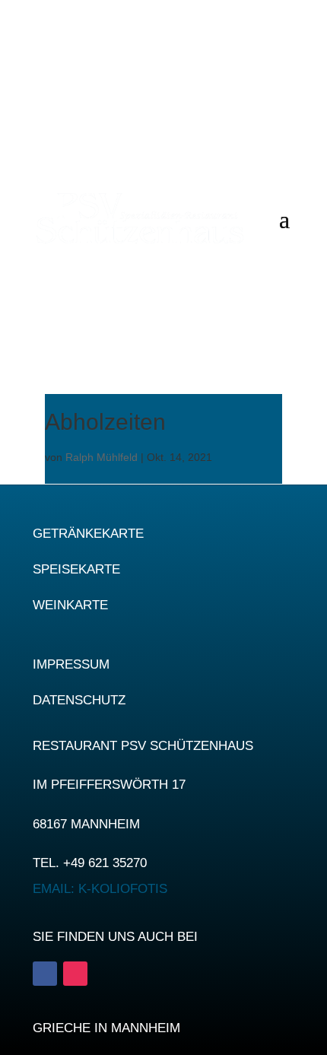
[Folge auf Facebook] (45, 973)
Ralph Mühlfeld (101, 457)
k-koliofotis (100, 889)
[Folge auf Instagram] (75, 973)
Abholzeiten (105, 421)
